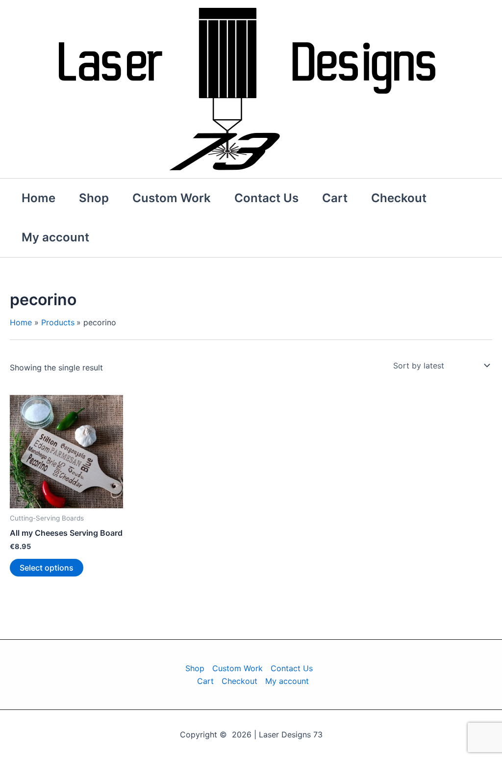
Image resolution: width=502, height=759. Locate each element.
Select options (47, 568)
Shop (94, 198)
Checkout (399, 198)
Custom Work (171, 198)
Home (38, 198)
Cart (335, 198)
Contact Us (266, 198)
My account (55, 237)
